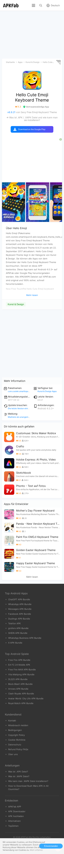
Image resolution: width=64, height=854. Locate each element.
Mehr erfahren (36, 850)
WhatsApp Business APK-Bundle (24, 638)
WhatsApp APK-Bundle (20, 604)
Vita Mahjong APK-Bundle (21, 674)
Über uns (13, 754)
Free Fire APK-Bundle (19, 660)
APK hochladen (16, 816)
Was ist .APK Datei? (18, 771)
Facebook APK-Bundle (19, 614)
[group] (13, 202)
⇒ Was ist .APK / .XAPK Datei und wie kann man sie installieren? (32, 118)
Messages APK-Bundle (20, 609)
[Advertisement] (32, 344)
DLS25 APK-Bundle (18, 679)
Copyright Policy (16, 735)
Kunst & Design (16, 304)
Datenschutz (14, 744)
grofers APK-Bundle (18, 628)
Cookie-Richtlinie (16, 739)
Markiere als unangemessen (21, 417)
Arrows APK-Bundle (18, 688)
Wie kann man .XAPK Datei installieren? (28, 781)
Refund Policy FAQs (18, 749)
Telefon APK (14, 623)
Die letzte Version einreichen (21, 408)
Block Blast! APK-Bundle (20, 684)
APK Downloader (16, 811)
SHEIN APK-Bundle (17, 633)
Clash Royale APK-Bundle (21, 693)
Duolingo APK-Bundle (19, 618)
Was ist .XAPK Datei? (18, 776)
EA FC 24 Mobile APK (19, 664)
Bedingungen (15, 730)
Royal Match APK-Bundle (20, 703)
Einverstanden (51, 846)
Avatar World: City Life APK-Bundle (25, 698)
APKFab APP (14, 806)
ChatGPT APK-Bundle (19, 599)
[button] (58, 202)
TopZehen (13, 826)
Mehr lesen (32, 577)
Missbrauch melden (18, 725)
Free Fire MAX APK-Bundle (22, 669)
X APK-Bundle (15, 642)
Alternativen (14, 821)
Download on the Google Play (31, 129)
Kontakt (12, 720)
